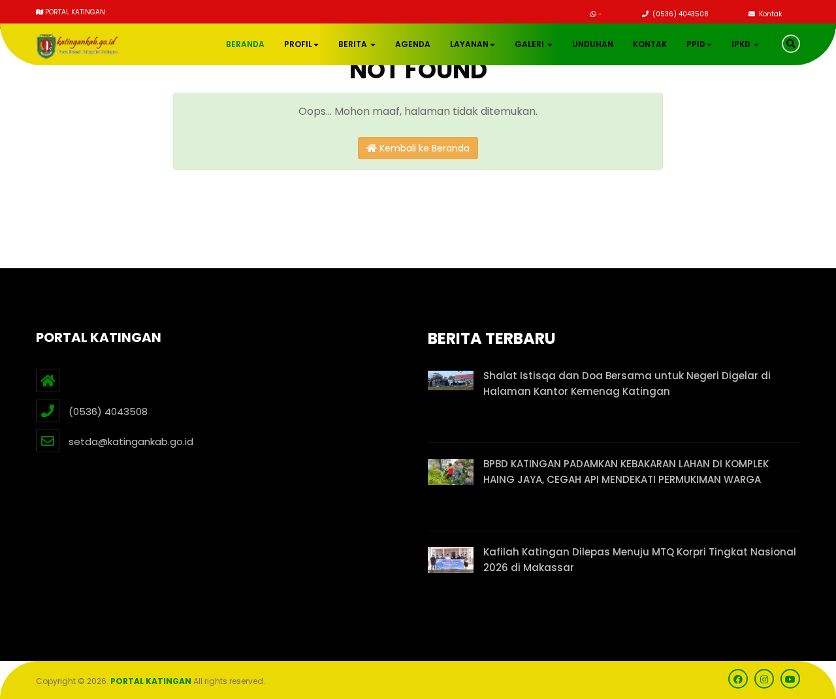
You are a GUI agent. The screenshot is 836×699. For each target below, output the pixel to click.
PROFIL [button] (298, 44)
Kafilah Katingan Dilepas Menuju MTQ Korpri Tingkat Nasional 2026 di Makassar (639, 559)
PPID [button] (695, 44)
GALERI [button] (530, 44)
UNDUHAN (592, 44)
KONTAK (650, 44)
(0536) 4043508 (680, 14)
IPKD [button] (742, 44)
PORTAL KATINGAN (150, 681)
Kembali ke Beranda (423, 148)
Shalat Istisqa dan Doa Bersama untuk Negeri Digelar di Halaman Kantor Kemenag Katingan (627, 383)
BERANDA (245, 44)
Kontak (769, 14)
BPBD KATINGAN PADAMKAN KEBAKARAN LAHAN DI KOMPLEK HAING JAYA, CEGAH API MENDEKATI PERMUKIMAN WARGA (626, 471)
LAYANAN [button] (469, 44)
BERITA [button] (353, 44)
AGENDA (412, 44)
